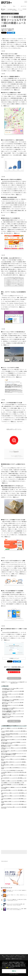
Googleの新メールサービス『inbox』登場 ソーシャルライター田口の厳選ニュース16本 (12, 689)
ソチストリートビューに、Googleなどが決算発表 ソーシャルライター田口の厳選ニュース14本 (13, 743)
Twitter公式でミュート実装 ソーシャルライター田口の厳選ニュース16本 (14, 793)
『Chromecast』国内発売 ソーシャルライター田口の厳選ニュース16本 (13, 799)
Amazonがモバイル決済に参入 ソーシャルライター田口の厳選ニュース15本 (12, 717)
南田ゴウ (12, 30)
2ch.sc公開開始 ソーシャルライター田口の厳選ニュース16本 (12, 782)
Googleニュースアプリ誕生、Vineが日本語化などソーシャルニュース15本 (14, 768)
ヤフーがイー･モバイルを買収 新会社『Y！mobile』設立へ (12, 770)
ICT (15, 956)
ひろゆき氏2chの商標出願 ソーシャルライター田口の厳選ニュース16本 (13, 785)
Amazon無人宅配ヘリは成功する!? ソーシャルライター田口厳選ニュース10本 (13, 762)
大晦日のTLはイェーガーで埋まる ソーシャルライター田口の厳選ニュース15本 (14, 748)
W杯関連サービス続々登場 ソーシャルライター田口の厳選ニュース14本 (13, 805)
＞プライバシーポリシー (14, 974)
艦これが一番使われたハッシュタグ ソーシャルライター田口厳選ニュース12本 (14, 757)
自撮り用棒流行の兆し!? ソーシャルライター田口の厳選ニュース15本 (12, 706)
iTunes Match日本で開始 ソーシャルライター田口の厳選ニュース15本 (14, 791)
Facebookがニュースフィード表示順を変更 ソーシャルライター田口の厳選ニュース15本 (13, 700)
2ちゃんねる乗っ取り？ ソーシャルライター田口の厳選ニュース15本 (13, 778)
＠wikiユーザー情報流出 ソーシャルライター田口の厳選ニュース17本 (13, 729)
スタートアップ (14, 6)
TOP (3, 955)
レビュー (7, 955)
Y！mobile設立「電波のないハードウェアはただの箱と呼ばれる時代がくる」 (13, 773)
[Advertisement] (14, 820)
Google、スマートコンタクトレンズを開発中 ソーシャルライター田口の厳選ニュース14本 (13, 745)
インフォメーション (11, 9)
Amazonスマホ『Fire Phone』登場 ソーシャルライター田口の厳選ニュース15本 (13, 807)
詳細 (7, 967)
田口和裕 (5, 30)
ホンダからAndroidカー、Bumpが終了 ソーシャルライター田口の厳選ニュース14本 (14, 751)
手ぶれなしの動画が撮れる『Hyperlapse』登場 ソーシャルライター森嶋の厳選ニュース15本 (13, 711)
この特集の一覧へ (14, 721)
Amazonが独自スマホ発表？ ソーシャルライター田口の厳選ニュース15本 (13, 802)
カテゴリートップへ (14, 678)
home (3, 9)
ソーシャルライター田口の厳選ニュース (10, 13)
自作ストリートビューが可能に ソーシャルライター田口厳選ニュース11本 (14, 760)
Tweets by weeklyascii (4, 861)
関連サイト (19, 70)
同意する (14, 971)
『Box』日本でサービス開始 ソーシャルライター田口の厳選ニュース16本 (13, 796)
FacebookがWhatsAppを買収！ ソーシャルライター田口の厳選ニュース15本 (14, 737)
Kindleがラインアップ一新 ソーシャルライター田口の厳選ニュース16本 (12, 703)
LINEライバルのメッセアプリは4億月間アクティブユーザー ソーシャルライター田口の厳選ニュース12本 (13, 754)
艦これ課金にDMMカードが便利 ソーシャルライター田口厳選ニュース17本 (14, 765)
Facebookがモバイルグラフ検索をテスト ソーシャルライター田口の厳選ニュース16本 (13, 708)
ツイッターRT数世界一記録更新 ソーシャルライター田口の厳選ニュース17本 (14, 731)
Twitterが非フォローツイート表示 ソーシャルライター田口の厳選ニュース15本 (13, 714)
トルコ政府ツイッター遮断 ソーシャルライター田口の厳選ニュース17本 (14, 775)
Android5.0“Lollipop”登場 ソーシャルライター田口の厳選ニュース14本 (13, 692)
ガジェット (18, 955)
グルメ (5, 6)
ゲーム (23, 955)
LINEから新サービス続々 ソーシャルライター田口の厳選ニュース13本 (12, 694)
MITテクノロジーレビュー (17, 958)
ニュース (12, 955)
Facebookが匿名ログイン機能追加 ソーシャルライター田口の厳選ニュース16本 (13, 788)
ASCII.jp (8, 958)
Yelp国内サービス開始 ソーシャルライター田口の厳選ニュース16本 (14, 780)
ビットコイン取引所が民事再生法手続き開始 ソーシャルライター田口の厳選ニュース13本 (14, 734)
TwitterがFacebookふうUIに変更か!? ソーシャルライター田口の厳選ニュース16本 (13, 740)
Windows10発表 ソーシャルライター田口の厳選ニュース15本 (13, 697)
